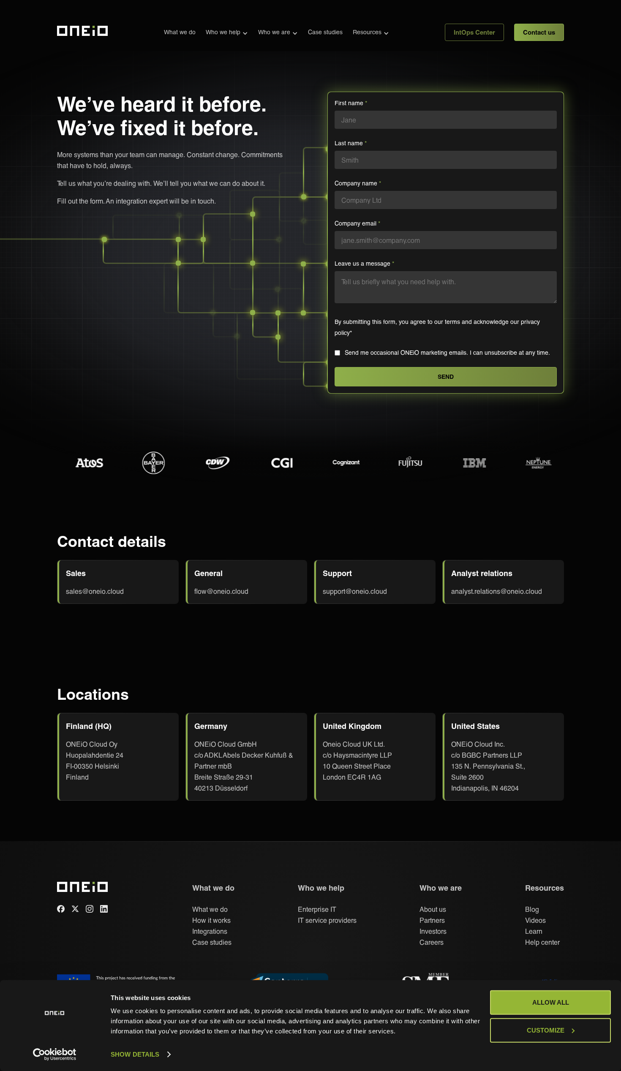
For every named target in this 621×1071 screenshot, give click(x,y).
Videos (535, 920)
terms (453, 321)
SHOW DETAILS (135, 1054)
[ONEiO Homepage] (82, 32)
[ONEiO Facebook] (61, 909)
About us (432, 909)
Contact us (539, 32)
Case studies (325, 31)
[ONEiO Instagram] (89, 909)
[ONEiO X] (75, 909)
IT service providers (327, 920)
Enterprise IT (317, 909)
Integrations (209, 931)
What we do (180, 31)
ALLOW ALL (550, 1002)
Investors (433, 931)
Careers (431, 942)
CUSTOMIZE (545, 1029)
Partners (432, 920)
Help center (542, 942)
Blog (532, 909)
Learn (533, 931)
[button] (227, 32)
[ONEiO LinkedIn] (104, 909)
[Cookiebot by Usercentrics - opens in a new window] (55, 1054)
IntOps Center (474, 32)
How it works (211, 920)
